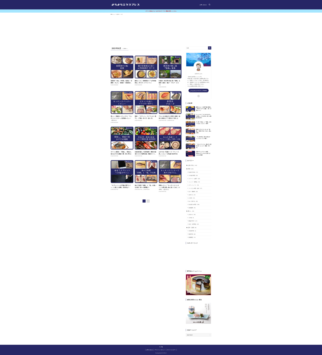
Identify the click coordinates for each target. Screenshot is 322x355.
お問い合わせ (149, 350)
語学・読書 (192, 227)
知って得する (193, 201)
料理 (190, 169)
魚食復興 (192, 207)
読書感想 (192, 237)
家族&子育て (193, 221)
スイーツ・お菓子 (194, 178)
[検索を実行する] (209, 48)
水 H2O (192, 198)
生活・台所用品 (194, 224)
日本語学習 (192, 231)
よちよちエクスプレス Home (198, 90)
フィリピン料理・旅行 (195, 188)
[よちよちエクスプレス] (126, 4)
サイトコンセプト (171, 350)
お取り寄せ (192, 165)
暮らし (191, 211)
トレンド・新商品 (194, 182)
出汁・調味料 (193, 191)
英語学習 (192, 234)
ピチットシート (194, 185)
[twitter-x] (198, 96)
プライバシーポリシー (159, 350)
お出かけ (192, 214)
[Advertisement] (161, 28)
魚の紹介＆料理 (194, 204)
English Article (193, 172)
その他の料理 (193, 175)
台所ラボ (192, 195)
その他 (191, 217)
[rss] (162, 347)
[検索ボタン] (209, 4)
